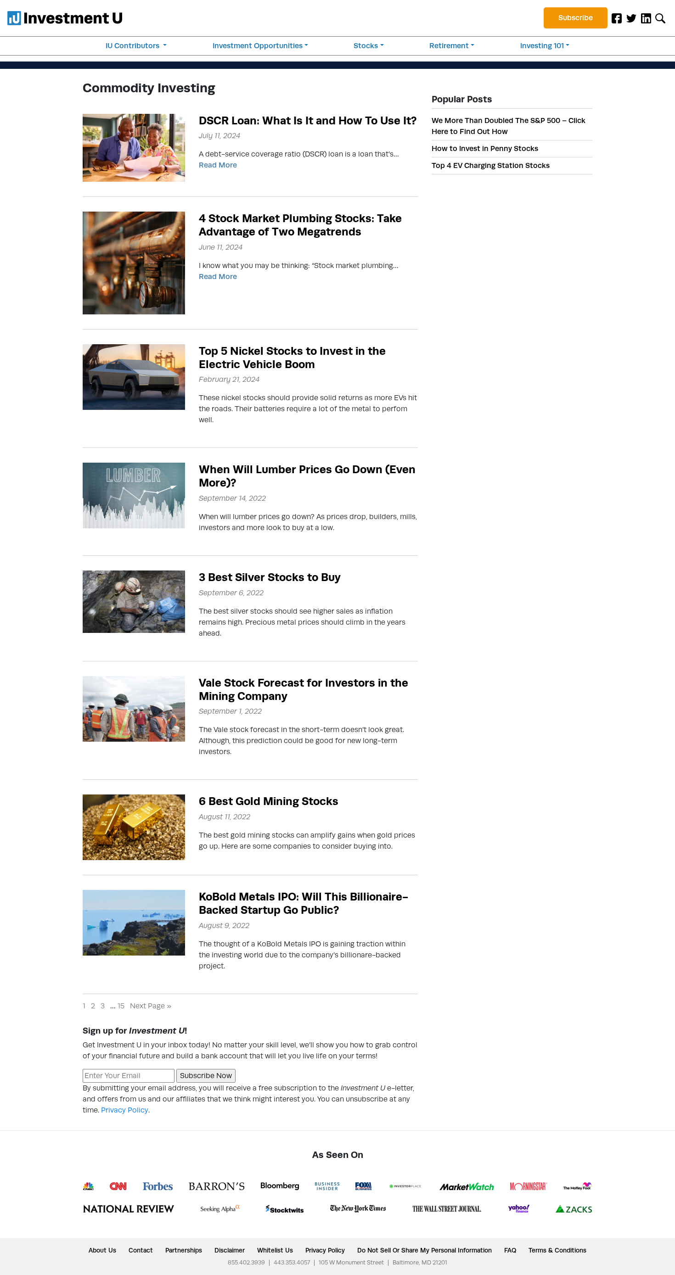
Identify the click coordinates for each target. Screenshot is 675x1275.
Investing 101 (542, 45)
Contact (141, 1250)
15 (121, 1005)
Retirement (449, 45)
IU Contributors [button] (133, 45)
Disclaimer (229, 1250)
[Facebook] (617, 17)
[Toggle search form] (660, 17)
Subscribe (575, 17)
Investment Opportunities (258, 45)
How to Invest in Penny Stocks (485, 148)
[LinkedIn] (646, 17)
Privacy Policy (124, 1110)
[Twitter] (631, 17)
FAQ (510, 1250)
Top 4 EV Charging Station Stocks (491, 165)
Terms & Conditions (557, 1250)
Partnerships (183, 1250)
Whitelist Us (275, 1250)
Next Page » (150, 1005)
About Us (102, 1250)
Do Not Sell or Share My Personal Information (424, 1250)
